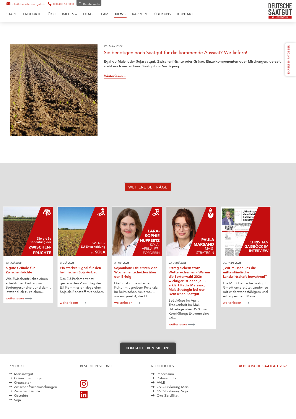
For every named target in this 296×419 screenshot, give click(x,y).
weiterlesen (15, 298)
